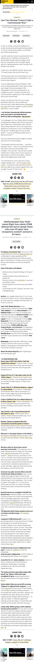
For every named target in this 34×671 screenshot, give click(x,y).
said (16, 131)
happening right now (25, 254)
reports (25, 556)
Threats (17, 17)
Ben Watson (5, 237)
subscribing (28, 438)
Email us (25, 436)
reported (8, 453)
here (12, 291)
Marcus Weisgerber (11, 31)
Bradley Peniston (16, 237)
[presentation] (1, 201)
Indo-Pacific (21, 280)
